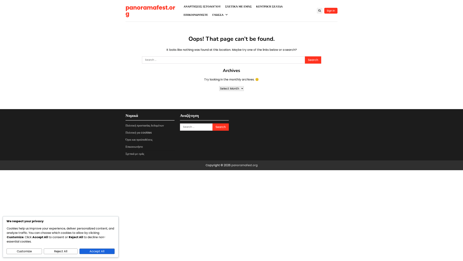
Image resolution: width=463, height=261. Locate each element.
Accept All (97, 251)
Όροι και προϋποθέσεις (139, 140)
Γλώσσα (218, 15)
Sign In (331, 11)
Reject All (60, 251)
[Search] (319, 11)
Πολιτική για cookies (139, 132)
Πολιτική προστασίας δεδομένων (145, 125)
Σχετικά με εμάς (238, 6)
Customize (24, 251)
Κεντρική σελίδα (269, 6)
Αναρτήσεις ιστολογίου (202, 6)
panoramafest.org (150, 11)
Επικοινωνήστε (196, 15)
